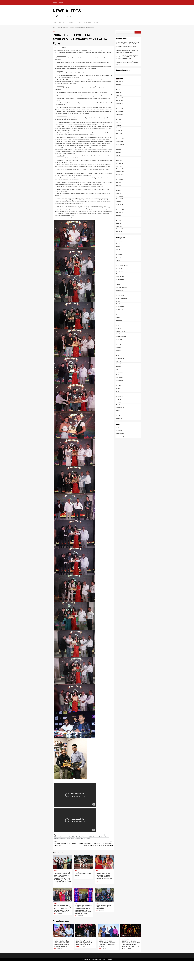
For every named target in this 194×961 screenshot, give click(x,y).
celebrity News (120, 284)
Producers (83, 838)
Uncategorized (120, 407)
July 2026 (118, 84)
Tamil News (119, 399)
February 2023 (119, 196)
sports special (119, 396)
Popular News (119, 377)
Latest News (119, 344)
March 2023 (119, 193)
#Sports (56, 838)
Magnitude (102, 959)
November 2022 (120, 204)
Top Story (118, 402)
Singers (88, 838)
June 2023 (118, 185)
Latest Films (119, 342)
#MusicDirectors (94, 836)
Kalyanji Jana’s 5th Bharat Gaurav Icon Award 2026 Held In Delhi (83, 862)
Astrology (118, 257)
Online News (119, 372)
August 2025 (119, 114)
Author (118, 260)
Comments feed (120, 433)
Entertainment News (121, 298)
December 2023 (120, 168)
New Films (118, 366)
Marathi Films (119, 353)
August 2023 (119, 179)
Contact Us (87, 23)
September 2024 (120, 144)
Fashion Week (119, 309)
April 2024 (118, 158)
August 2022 (119, 212)
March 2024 (119, 160)
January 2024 (119, 166)
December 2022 (120, 201)
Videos (118, 410)
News (79, 23)
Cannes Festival (120, 282)
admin (54, 47)
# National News (60, 835)
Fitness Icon (119, 314)
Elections (118, 293)
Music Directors (120, 358)
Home (54, 23)
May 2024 (118, 155)
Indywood (118, 328)
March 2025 (119, 128)
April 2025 (118, 125)
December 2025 (120, 103)
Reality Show (119, 380)
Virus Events (119, 413)
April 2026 (118, 92)
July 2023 (118, 182)
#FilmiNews (107, 835)
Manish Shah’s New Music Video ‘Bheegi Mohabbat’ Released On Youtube (85, 930)
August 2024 (119, 147)
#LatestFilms (72, 836)
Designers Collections (121, 287)
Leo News (118, 350)
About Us (61, 23)
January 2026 (119, 100)
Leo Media (118, 347)
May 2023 (118, 188)
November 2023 (120, 171)
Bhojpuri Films (119, 268)
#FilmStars (66, 836)
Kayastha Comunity (121, 336)
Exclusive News (120, 303)
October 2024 (119, 141)
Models (118, 355)
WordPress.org (120, 436)
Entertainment (120, 295)
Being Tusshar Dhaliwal (122, 265)
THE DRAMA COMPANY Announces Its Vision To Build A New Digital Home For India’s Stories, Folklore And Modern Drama (128, 56)
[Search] (140, 23)
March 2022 (119, 226)
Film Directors (120, 312)
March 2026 (119, 95)
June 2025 (118, 119)
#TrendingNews (62, 838)
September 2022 (120, 209)
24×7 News (119, 241)
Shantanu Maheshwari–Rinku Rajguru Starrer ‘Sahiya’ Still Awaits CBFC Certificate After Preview (127, 62)
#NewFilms (101, 836)
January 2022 (119, 231)
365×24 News (119, 243)
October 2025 (119, 108)
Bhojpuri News (120, 271)
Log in (117, 427)
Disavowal (97, 23)
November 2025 (120, 106)
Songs (117, 391)
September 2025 (120, 111)
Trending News (120, 404)
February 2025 (119, 130)
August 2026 (119, 81)
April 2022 (118, 223)
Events (118, 301)
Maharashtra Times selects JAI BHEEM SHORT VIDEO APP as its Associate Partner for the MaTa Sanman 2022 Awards (98, 844)
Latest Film (119, 339)
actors (68, 838)
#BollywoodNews (76, 835)
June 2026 (118, 87)
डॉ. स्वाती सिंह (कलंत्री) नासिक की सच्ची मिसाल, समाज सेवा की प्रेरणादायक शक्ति (104, 895)
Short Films (119, 385)
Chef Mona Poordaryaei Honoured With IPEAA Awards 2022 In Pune (68, 843)
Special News (119, 394)
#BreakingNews (84, 835)
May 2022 (118, 220)
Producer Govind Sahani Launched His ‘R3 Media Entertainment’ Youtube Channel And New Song (63, 930)
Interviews (119, 333)
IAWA (117, 325)
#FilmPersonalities (58, 836)
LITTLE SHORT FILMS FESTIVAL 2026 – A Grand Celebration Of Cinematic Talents (108, 930)
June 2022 (118, 218)
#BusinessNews (92, 835)
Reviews (118, 383)
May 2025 (118, 122)
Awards (54, 31)
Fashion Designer (120, 306)
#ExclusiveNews (100, 835)
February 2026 (119, 97)
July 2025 (118, 117)
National (118, 361)
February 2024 (119, 163)
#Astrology (68, 835)
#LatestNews (79, 836)
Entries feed (119, 430)
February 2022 (119, 228)
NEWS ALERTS (67, 10)
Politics (118, 374)
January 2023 (119, 198)
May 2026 (118, 89)
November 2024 (120, 138)
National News (120, 364)
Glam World (119, 320)
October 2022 (119, 207)
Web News (119, 415)
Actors (118, 246)
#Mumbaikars (86, 836)
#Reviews (107, 836)
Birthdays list (71, 23)
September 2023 (120, 177)
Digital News (119, 290)
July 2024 (118, 149)
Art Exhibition (119, 254)
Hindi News (119, 323)
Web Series (119, 418)
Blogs (117, 273)
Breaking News (120, 276)
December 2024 (120, 136)
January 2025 (119, 133)
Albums (118, 252)
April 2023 (118, 190)
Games (118, 317)
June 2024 (118, 152)
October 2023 (119, 174)
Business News (120, 279)
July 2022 (118, 215)
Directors (77, 838)
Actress (72, 838)
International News (121, 331)
